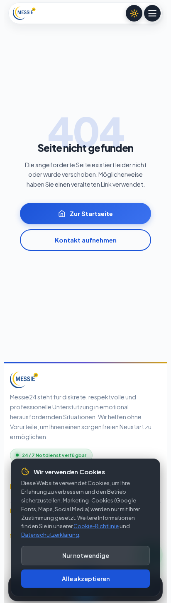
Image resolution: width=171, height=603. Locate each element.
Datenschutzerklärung (50, 534)
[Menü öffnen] (152, 13)
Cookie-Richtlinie (96, 526)
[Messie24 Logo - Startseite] (24, 13)
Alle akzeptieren (86, 578)
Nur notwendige (85, 555)
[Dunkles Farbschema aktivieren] (134, 13)
